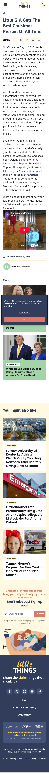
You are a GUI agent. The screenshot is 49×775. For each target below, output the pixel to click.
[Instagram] (24, 691)
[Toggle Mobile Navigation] (6, 5)
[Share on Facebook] (14, 39)
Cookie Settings (25, 313)
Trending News (13, 364)
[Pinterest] (40, 691)
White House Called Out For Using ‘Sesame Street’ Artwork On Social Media (23, 372)
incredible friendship (25, 174)
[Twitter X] (17, 691)
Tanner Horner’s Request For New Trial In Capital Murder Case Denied (24, 569)
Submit (40, 613)
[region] (24, 310)
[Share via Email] (39, 39)
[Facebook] (9, 691)
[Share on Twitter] (20, 39)
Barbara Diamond (21, 266)
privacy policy (26, 623)
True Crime (11, 446)
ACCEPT (24, 319)
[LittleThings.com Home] (24, 5)
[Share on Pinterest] (33, 39)
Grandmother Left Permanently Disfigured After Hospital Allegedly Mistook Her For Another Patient (24, 514)
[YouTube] (32, 691)
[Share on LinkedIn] (27, 39)
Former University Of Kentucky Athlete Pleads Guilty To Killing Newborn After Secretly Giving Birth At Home (23, 458)
